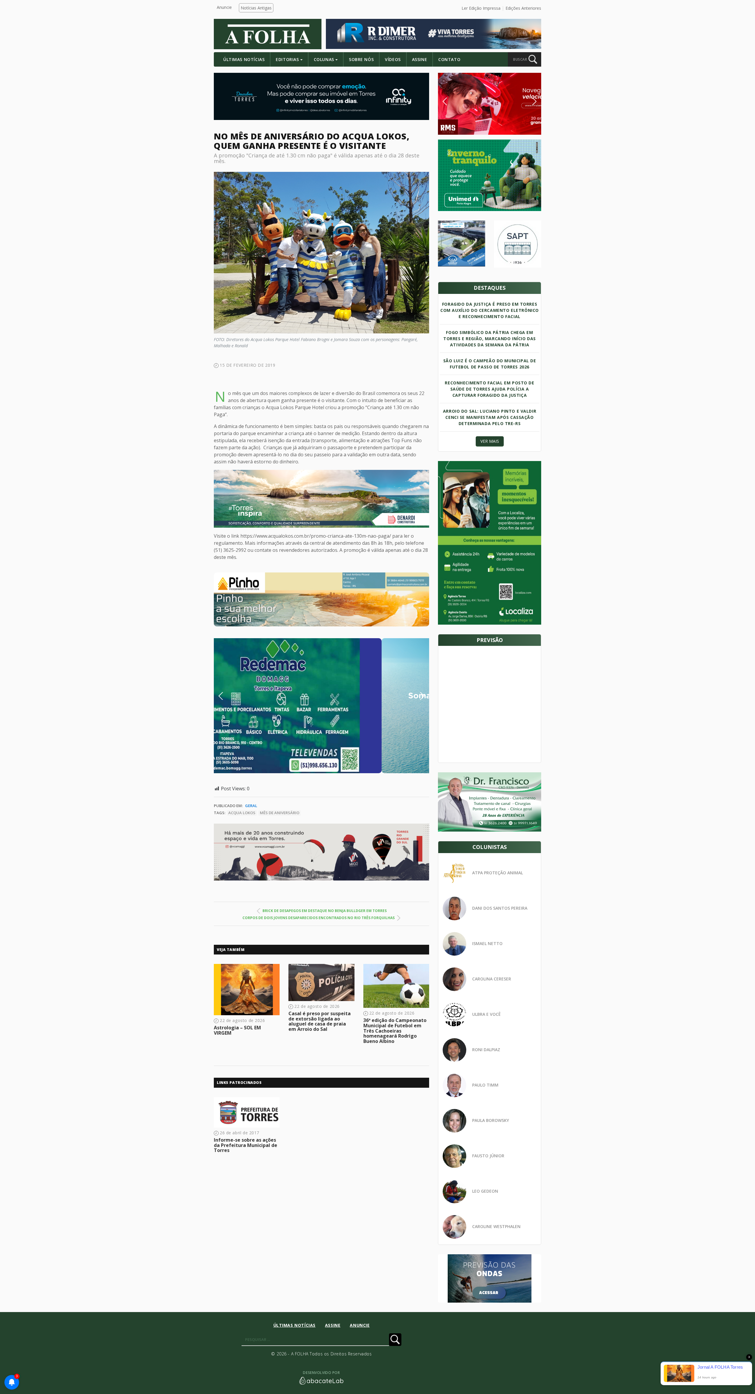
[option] (321, 599)
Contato (449, 59)
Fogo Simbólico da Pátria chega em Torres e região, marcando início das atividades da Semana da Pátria (489, 339)
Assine (419, 59)
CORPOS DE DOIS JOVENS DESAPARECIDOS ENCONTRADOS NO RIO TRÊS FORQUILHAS (318, 917)
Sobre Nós (361, 59)
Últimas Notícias (244, 59)
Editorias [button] (287, 59)
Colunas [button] (324, 59)
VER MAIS (489, 441)
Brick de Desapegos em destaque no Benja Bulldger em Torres (324, 910)
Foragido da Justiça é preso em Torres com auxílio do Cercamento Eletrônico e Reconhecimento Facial (489, 310)
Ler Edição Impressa (481, 8)
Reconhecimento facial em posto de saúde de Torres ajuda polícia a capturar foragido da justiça (489, 389)
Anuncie (224, 7)
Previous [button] (229, 696)
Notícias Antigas (256, 8)
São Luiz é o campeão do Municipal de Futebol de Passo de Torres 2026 (489, 364)
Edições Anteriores (523, 8)
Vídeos (393, 59)
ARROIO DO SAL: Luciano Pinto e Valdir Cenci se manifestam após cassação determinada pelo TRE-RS (489, 417)
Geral (251, 805)
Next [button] (417, 696)
